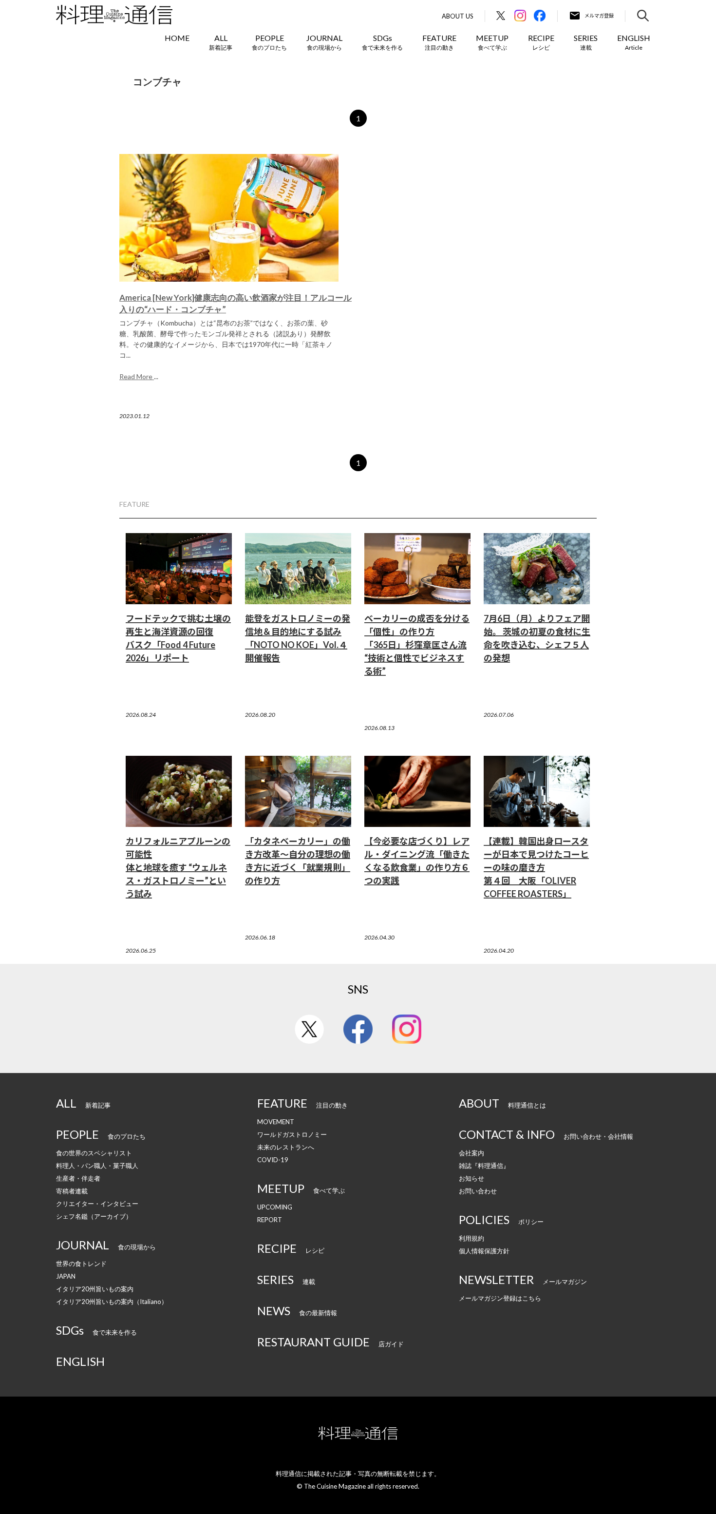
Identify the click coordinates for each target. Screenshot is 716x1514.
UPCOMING (274, 1207)
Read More (136, 376)
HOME (177, 37)
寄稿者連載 (72, 1191)
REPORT (269, 1220)
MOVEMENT (275, 1122)
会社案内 (471, 1153)
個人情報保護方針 (484, 1251)
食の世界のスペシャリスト (94, 1153)
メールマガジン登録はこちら (500, 1298)
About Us (457, 16)
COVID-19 (272, 1160)
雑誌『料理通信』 (484, 1165)
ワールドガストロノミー (292, 1134)
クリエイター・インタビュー (97, 1203)
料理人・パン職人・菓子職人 (97, 1165)
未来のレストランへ (285, 1147)
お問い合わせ (478, 1191)
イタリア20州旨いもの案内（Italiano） (112, 1301)
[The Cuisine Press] (114, 14)
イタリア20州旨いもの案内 (94, 1289)
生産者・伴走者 (78, 1178)
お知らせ (471, 1178)
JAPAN (65, 1276)
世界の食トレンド (81, 1263)
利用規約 (471, 1238)
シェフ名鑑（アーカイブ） (94, 1216)
